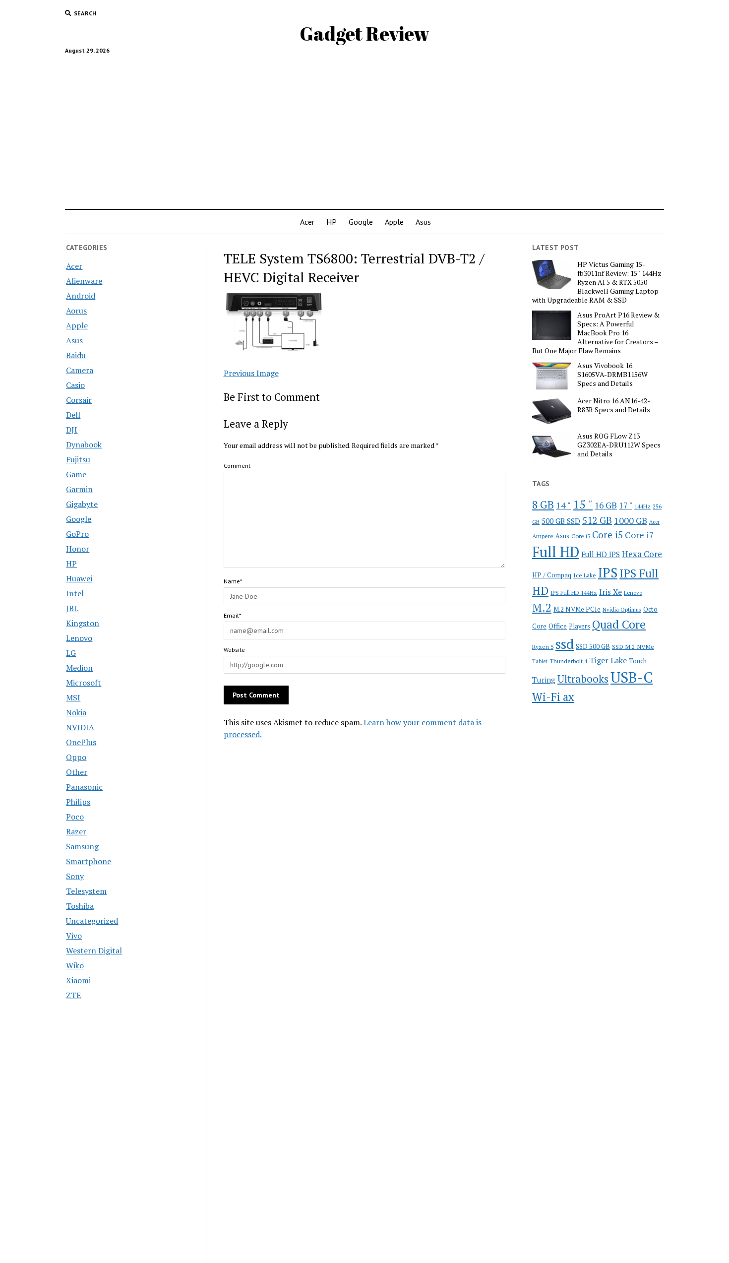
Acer (307, 222)
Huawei (79, 578)
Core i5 (607, 534)
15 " (583, 504)
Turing (543, 680)
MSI (73, 697)
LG (71, 652)
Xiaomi (78, 980)
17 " (625, 505)
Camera (79, 370)
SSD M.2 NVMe (633, 646)
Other (76, 771)
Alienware (84, 280)
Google (361, 222)
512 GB (597, 520)
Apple (394, 222)
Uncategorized (92, 920)
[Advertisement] (364, 127)
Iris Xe (610, 592)
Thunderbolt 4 (568, 661)
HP (331, 222)
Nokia (76, 712)
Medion (79, 667)
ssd (564, 643)
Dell (73, 414)
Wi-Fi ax (553, 697)
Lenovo (79, 637)
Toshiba (80, 905)
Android (80, 295)
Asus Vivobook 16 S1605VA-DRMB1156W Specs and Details (612, 374)
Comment (237, 465)
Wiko (75, 965)
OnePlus (81, 742)
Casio (75, 384)
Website (234, 649)
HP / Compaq (551, 574)
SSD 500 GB (593, 646)
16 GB (606, 505)
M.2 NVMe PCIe (577, 609)
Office (557, 626)
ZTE (73, 995)
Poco (75, 816)
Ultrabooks (582, 679)
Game (76, 474)
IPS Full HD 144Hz (573, 592)
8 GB (543, 504)
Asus (423, 222)
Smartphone (88, 861)
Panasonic (84, 786)
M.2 (541, 607)
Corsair (79, 399)
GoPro (77, 533)
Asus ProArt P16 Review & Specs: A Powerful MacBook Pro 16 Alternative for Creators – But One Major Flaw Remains (596, 333)
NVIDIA (80, 727)
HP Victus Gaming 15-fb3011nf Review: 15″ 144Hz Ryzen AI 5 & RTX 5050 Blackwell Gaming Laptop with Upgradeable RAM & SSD (597, 282)
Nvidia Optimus (622, 609)
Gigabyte (82, 504)
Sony (75, 876)
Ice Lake (584, 575)
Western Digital (94, 950)
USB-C (631, 677)
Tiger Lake (608, 660)
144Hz (642, 506)
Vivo (74, 935)
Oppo (76, 757)
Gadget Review (364, 33)
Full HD (555, 552)
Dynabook (84, 444)
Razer (76, 831)
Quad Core (619, 624)
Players (579, 626)
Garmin (79, 489)
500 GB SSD (561, 521)
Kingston (82, 623)
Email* (232, 615)
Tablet (539, 661)
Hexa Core (642, 554)
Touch (638, 660)
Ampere (542, 536)
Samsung (82, 846)
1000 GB (630, 520)
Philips (78, 801)
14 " (563, 505)
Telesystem (86, 890)
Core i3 (580, 536)
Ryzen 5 (542, 646)
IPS (607, 572)
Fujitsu (78, 459)
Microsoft (83, 682)
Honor (77, 548)
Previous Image (251, 373)
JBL (72, 608)
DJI (71, 429)
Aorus (76, 310)
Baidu (76, 355)
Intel (75, 593)
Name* (233, 581)
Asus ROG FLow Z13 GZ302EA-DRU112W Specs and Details (619, 445)
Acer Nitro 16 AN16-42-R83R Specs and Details (613, 405)
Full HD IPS (600, 554)
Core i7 (639, 535)
